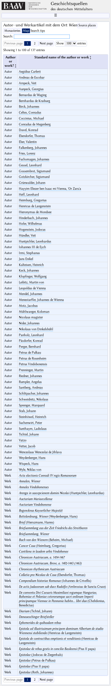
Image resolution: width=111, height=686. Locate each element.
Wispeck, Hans (29, 464)
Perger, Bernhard (30, 347)
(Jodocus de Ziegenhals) (41, 655)
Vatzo (22, 440)
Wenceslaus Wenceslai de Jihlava (40, 452)
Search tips (37, 31)
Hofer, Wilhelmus (30, 224)
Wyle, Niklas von (30, 470)
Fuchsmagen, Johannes (34, 159)
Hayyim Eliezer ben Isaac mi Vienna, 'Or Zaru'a (50, 189)
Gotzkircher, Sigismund (34, 177)
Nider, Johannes (29, 323)
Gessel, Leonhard (30, 165)
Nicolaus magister (31, 317)
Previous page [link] (13, 43)
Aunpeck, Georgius (31, 89)
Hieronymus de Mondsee (35, 212)
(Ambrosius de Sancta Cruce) (62, 587)
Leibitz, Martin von (31, 282)
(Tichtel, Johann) (35, 611)
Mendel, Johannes (30, 294)
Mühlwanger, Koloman (34, 312)
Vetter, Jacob (27, 446)
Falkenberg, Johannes (33, 148)
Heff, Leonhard (29, 194)
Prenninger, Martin (31, 370)
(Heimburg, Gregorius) (42, 546)
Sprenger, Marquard (32, 405)
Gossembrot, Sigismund (34, 171)
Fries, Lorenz (27, 153)
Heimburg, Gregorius (33, 200)
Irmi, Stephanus (29, 253)
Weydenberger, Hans (32, 458)
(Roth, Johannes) (36, 672)
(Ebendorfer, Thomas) (52, 575)
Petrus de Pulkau (30, 352)
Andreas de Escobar (31, 77)
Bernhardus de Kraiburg (34, 101)
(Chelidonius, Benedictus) (62, 599)
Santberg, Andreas (31, 387)
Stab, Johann (27, 411)
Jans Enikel (26, 259)
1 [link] (27, 43)
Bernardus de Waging (33, 95)
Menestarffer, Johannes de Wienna (41, 300)
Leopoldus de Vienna (32, 288)
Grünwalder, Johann (32, 183)
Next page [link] (46, 43)
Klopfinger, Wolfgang (33, 276)
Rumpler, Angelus (30, 382)
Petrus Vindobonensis (33, 364)
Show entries (71, 43)
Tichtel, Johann (29, 434)
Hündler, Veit (27, 235)
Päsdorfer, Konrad (31, 341)
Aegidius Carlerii (30, 71)
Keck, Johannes (29, 270)
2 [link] (35, 43)
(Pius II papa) (57, 649)
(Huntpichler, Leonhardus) (61, 493)
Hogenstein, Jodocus (32, 229)
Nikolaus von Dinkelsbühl (36, 329)
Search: (8, 36)
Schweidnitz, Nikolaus (33, 399)
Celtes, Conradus (30, 112)
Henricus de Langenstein (35, 206)
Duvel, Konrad (28, 130)
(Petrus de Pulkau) (37, 660)
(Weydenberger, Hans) (48, 516)
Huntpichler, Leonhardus (35, 241)
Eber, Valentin (28, 142)
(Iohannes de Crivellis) (55, 581)
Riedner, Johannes (30, 376)
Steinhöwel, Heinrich (32, 417)
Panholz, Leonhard (31, 335)
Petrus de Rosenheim (32, 358)
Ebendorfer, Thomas (32, 136)
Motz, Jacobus (28, 306)
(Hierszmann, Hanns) (36, 522)
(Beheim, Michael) (46, 540)
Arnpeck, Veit (27, 83)
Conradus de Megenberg (35, 124)
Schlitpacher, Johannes (34, 393)
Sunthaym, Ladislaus (33, 429)
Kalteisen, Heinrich (31, 265)
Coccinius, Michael (31, 118)
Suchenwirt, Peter (30, 423)
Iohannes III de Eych (32, 247)
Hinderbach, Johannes (33, 218)
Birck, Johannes (29, 106)
